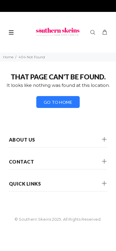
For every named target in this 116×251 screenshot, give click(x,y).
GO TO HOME (58, 102)
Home (8, 57)
